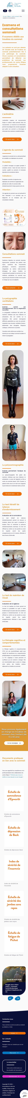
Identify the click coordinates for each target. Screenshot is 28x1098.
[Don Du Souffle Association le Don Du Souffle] (14, 4)
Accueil (4, 16)
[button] (10, 998)
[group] (14, 980)
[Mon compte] (10, 10)
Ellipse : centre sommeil (13, 16)
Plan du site (11, 1088)
